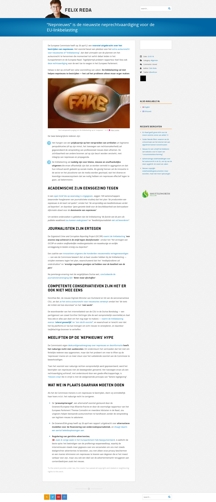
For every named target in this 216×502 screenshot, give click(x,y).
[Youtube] (58, 497)
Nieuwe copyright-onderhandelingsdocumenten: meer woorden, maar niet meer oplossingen (156, 171)
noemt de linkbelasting (114, 236)
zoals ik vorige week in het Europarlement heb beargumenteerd (85, 440)
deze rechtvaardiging (57, 63)
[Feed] (47, 497)
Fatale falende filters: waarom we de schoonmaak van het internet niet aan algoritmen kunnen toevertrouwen (156, 142)
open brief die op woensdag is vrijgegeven (73, 196)
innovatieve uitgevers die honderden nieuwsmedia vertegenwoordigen (95, 253)
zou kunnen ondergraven (76, 220)
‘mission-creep (54, 376)
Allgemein (154, 60)
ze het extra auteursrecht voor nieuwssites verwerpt (84, 301)
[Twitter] (52, 497)
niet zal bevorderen (120, 220)
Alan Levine (115, 130)
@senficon (153, 72)
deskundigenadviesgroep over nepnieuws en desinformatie (95, 345)
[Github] (64, 497)
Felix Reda (78, 9)
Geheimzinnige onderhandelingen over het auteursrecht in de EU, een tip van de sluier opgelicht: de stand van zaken (157, 161)
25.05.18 (151, 56)
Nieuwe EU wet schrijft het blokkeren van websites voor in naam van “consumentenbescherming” (155, 151)
